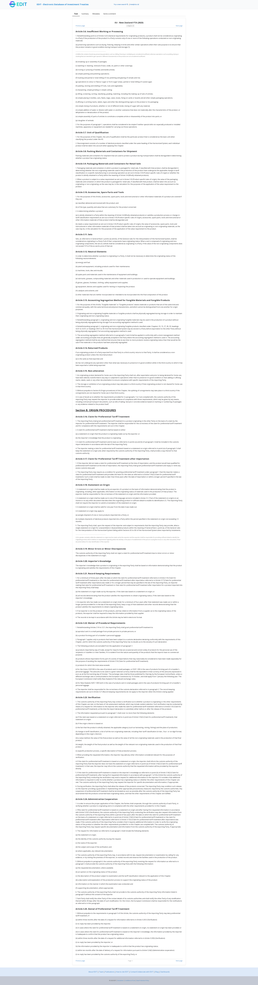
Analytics (133, 4)
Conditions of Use (130, 980)
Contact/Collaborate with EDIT (141, 972)
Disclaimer (120, 980)
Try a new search (120, 4)
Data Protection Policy (142, 980)
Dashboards (165, 972)
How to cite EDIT (122, 972)
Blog (157, 972)
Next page (179, 26)
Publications (109, 972)
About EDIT (92, 972)
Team (101, 972)
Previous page (80, 26)
